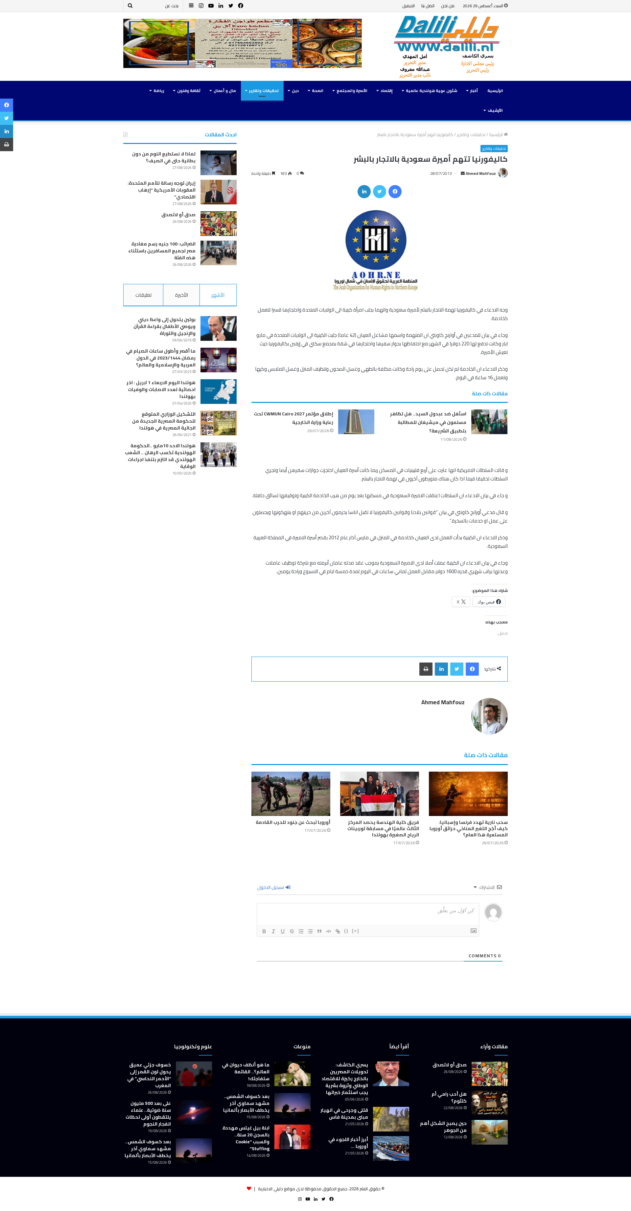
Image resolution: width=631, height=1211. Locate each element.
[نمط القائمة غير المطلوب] (310, 931)
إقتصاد (387, 90)
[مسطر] (282, 931)
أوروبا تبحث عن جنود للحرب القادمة (293, 822)
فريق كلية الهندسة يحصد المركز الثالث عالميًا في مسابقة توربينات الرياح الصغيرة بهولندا (383, 828)
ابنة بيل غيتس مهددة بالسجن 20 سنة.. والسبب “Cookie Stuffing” (245, 1138)
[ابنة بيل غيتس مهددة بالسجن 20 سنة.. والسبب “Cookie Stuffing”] (292, 1137)
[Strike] (291, 931)
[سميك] (264, 931)
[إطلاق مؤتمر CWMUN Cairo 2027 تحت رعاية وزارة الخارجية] (356, 421)
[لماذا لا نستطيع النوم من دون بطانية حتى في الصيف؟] (218, 163)
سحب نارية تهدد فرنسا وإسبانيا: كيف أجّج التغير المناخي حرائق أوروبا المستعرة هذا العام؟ (469, 828)
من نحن (448, 6)
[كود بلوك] (328, 931)
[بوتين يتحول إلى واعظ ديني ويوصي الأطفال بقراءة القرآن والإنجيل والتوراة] (218, 328)
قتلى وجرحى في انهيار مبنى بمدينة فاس (344, 1113)
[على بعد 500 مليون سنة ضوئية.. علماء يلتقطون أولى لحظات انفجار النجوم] (194, 1112)
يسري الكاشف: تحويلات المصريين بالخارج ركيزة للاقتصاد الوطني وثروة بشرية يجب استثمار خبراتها (344, 1078)
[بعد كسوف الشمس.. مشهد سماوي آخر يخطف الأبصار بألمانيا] (292, 1105)
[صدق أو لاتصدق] (218, 223)
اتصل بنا (427, 6)
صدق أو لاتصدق (178, 214)
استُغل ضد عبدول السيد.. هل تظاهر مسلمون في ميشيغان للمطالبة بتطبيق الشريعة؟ (428, 422)
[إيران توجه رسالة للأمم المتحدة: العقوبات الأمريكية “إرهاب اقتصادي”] (218, 192)
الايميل (408, 6)
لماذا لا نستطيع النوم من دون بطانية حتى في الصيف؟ (164, 157)
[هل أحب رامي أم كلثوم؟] (490, 1103)
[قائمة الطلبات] (301, 931)
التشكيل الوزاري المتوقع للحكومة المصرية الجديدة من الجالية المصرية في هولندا (164, 421)
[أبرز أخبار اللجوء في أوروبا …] (391, 1148)
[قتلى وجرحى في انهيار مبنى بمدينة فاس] (391, 1119)
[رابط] (337, 931)
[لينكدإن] (364, 191)
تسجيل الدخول (271, 887)
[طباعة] (425, 669)
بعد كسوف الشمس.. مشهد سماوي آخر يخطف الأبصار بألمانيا (246, 1103)
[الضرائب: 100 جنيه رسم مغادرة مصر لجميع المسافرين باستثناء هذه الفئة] (218, 253)
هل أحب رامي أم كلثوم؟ (449, 1097)
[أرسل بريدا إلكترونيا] (463, 173)
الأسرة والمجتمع (352, 90)
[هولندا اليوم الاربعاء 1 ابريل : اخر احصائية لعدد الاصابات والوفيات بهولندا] (218, 391)
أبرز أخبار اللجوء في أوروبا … (348, 1143)
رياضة (158, 90)
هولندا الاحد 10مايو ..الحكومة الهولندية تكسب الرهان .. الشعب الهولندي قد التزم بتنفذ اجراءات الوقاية (160, 456)
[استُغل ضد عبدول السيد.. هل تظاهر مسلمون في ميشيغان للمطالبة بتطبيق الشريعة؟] (489, 421)
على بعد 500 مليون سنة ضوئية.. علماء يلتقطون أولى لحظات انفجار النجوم (148, 1113)
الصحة (317, 90)
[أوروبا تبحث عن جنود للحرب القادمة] (290, 794)
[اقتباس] (319, 931)
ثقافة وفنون (188, 90)
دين (295, 90)
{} (346, 930)
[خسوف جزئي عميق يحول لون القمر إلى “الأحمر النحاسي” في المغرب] (194, 1073)
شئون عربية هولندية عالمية (431, 90)
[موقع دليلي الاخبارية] (447, 46)
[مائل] (273, 931)
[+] (355, 930)
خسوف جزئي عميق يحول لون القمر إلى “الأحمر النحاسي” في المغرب (149, 1075)
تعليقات (143, 295)
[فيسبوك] (395, 191)
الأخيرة (181, 295)
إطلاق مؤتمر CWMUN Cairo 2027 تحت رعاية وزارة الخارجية (293, 418)
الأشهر (217, 295)
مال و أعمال (225, 90)
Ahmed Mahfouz (481, 173)
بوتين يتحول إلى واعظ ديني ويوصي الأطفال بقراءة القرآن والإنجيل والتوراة (164, 326)
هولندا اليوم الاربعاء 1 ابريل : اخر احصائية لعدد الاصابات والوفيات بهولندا (161, 389)
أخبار (474, 90)
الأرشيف (495, 110)
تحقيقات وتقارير (264, 90)
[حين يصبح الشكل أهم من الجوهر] (490, 1132)
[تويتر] (379, 191)
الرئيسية (495, 90)
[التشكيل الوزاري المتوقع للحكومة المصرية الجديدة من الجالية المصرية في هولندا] (218, 423)
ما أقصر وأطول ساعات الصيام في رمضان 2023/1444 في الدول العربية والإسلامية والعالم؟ (161, 358)
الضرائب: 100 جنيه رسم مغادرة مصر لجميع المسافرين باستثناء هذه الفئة (162, 251)
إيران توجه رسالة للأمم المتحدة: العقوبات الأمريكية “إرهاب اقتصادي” (162, 190)
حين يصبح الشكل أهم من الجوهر (443, 1126)
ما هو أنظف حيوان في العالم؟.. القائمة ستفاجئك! (245, 1071)
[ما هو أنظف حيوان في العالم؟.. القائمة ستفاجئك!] (292, 1073)
